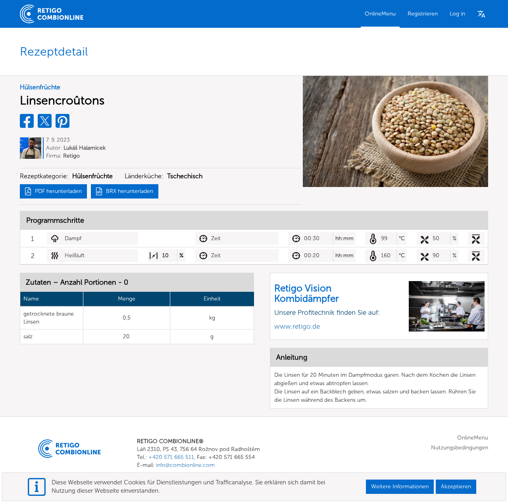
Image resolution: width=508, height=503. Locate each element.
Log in (457, 13)
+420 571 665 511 (171, 457)
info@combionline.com (185, 465)
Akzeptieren (456, 486)
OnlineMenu (380, 13)
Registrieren (423, 13)
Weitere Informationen (400, 486)
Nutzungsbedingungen (459, 447)
